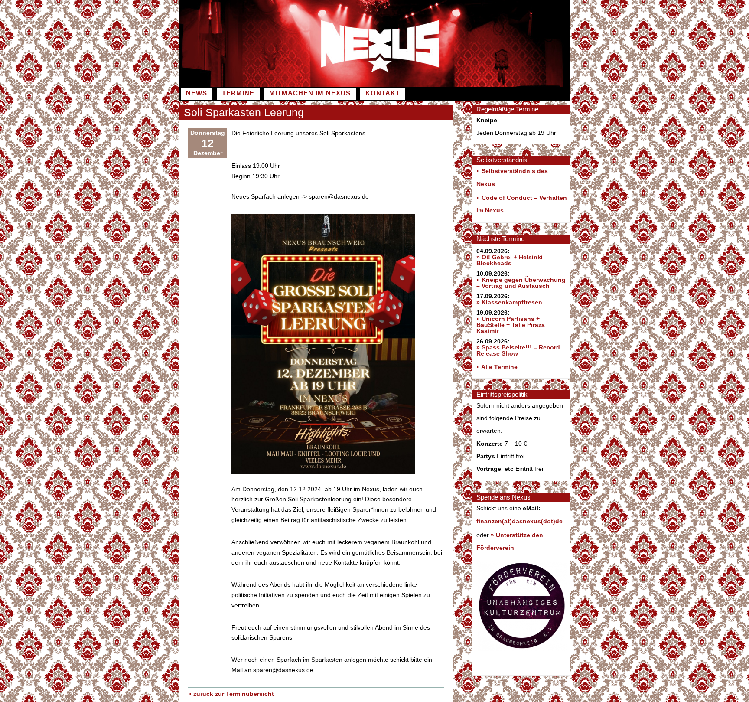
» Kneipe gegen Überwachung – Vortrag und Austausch (521, 282)
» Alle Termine (497, 366)
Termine (238, 93)
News (196, 93)
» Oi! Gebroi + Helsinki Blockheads (509, 260)
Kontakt (382, 93)
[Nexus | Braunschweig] (472, 84)
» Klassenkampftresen (509, 302)
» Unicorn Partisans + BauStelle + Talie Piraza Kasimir (510, 324)
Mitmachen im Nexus (310, 93)
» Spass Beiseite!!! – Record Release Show (518, 350)
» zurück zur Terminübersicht (231, 693)
